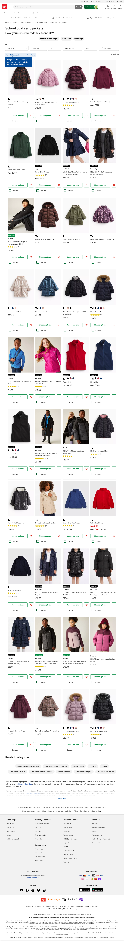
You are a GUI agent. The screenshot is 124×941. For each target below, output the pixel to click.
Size (52, 48)
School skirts (78, 807)
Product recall (40, 857)
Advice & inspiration (13, 839)
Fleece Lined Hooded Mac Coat (45, 523)
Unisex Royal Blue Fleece (71, 523)
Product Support (40, 853)
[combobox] (44, 7)
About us (95, 823)
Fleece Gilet (67, 382)
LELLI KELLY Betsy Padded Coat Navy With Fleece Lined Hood (75, 173)
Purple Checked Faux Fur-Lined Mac (47, 731)
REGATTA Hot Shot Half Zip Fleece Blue (19, 382)
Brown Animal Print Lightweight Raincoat (18, 103)
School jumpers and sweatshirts (95, 807)
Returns (38, 827)
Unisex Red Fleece (96, 523)
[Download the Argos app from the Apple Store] (84, 891)
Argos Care (39, 849)
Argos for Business (98, 827)
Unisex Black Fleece (42, 172)
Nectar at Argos (68, 850)
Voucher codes (68, 835)
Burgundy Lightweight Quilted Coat (102, 239)
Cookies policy (62, 906)
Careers (94, 831)
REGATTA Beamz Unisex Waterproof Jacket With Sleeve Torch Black (47, 662)
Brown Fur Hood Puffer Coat (44, 239)
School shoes (84, 811)
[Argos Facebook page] (27, 890)
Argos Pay (66, 843)
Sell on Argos (96, 843)
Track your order (40, 835)
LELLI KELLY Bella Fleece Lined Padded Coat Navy (18, 662)
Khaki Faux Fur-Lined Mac (71, 239)
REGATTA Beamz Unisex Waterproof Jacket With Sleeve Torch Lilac (75, 662)
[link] (40, 99)
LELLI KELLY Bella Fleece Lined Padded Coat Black (101, 173)
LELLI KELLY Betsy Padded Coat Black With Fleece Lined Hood (103, 594)
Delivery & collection (42, 823)
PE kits (76, 811)
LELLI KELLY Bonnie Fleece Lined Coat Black (74, 594)
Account (9, 835)
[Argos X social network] (33, 890)
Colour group (69, 48)
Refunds (38, 831)
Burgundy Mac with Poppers (17, 731)
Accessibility (30, 906)
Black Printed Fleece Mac (16, 523)
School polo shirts (48, 811)
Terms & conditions (91, 906)
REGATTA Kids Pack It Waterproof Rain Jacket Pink (48, 382)
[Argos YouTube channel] (21, 890)
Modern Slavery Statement (101, 839)
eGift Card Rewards (70, 839)
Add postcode (14, 55)
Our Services (67, 827)
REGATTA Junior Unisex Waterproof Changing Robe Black (47, 454)
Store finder (11, 831)
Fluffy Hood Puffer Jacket (71, 102)
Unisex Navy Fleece (14, 590)
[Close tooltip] (30, 59)
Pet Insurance (68, 854)
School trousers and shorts (31, 811)
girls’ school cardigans (32, 793)
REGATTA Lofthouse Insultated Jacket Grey (73, 452)
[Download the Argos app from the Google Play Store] (97, 891)
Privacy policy (51, 906)
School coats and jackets (64, 811)
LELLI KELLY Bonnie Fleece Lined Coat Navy (46, 594)
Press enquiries (97, 835)
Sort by (7, 44)
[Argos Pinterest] (38, 890)
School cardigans (96, 811)
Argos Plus (38, 839)
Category (35, 48)
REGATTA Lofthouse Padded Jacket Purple (102, 660)
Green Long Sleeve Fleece (16, 169)
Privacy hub (40, 906)
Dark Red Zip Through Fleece (100, 102)
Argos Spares (39, 860)
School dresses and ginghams (63, 807)
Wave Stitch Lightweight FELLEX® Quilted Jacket (46, 103)
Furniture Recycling (70, 858)
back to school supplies (24, 784)
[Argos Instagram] (44, 890)
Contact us (10, 827)
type (87, 48)
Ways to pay (67, 823)
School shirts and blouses (42, 807)
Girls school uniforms (25, 807)
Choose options (18, 115)
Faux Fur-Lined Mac (14, 312)
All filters (107, 48)
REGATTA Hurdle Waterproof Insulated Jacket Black (17, 243)
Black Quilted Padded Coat (99, 451)
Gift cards (66, 831)
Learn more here (33, 877)
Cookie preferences (76, 906)
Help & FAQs (11, 823)
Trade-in (66, 862)
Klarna (65, 847)
